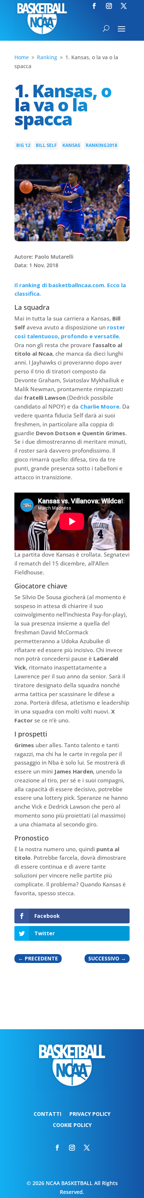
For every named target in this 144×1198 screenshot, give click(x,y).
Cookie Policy (72, 1125)
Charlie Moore (99, 406)
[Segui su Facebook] (94, 6)
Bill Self (46, 145)
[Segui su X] (124, 6)
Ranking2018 (101, 145)
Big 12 (23, 145)
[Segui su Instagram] (109, 6)
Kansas (71, 145)
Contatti (47, 1114)
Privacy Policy (89, 1114)
